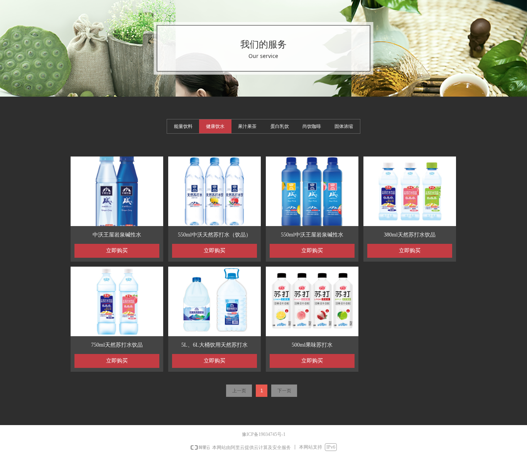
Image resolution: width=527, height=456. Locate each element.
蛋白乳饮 (279, 126)
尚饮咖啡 (311, 126)
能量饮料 (183, 126)
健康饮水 (215, 126)
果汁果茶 (247, 126)
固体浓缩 (343, 126)
